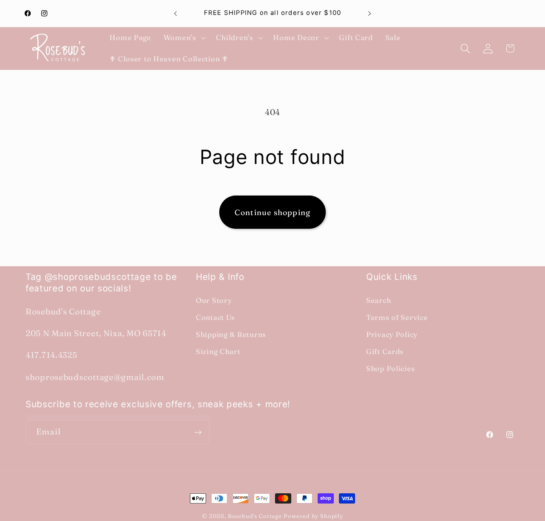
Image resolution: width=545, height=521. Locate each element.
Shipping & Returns (231, 334)
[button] (183, 38)
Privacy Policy (392, 334)
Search (378, 300)
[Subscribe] (197, 432)
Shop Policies (390, 368)
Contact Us (215, 317)
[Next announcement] (369, 13)
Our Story (214, 300)
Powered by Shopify (313, 515)
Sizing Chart (218, 351)
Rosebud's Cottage (255, 515)
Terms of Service (397, 317)
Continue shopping (272, 212)
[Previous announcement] (175, 13)
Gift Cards (385, 351)
